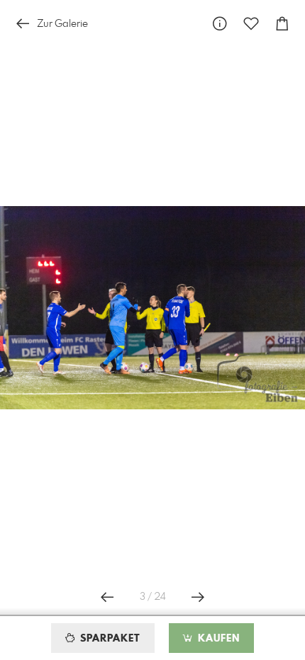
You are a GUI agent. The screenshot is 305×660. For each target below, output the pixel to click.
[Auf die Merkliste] (251, 23)
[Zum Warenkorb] (282, 23)
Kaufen (217, 639)
